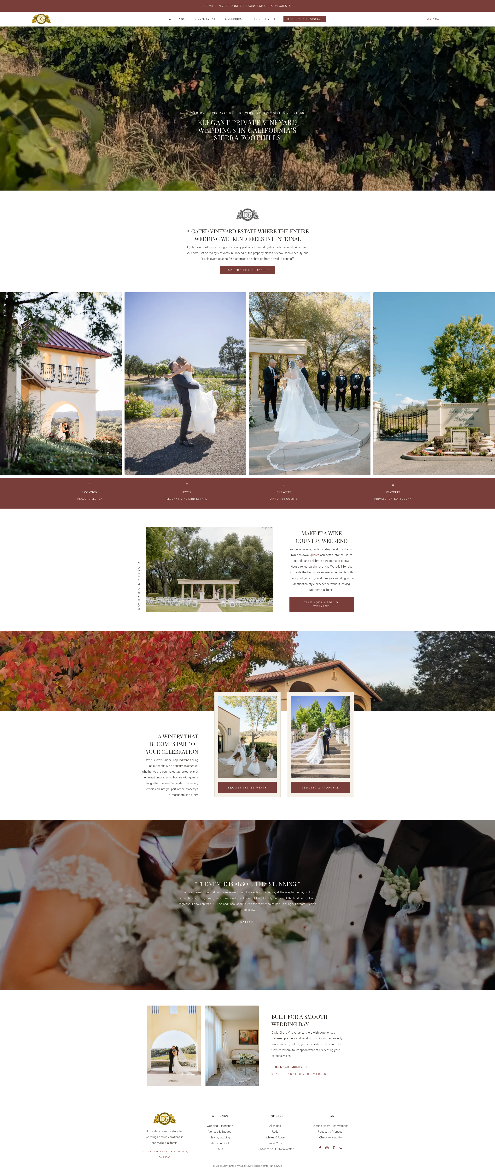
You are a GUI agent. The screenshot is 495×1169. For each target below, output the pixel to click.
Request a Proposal (330, 1131)
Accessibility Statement (262, 1166)
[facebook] (320, 1147)
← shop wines (431, 19)
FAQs (220, 1149)
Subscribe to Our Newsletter (275, 1149)
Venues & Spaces (219, 1131)
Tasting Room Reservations (330, 1126)
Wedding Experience (220, 1126)
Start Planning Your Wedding (300, 1074)
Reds (275, 1131)
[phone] (340, 1147)
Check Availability (330, 1137)
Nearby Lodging (220, 1137)
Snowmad (278, 1166)
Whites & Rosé (275, 1137)
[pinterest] (333, 1147)
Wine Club (275, 1143)
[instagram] (327, 1147)
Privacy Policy (243, 1166)
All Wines (275, 1126)
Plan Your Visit (220, 1143)
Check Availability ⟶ (289, 1067)
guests (314, 555)
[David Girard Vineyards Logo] (41, 15)
